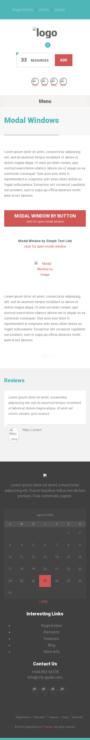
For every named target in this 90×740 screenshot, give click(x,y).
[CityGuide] (45, 32)
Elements (52, 632)
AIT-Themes (46, 726)
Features (51, 638)
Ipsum (59, 9)
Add (63, 60)
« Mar (43, 601)
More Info (52, 651)
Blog (51, 645)
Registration (23, 9)
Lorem (44, 9)
